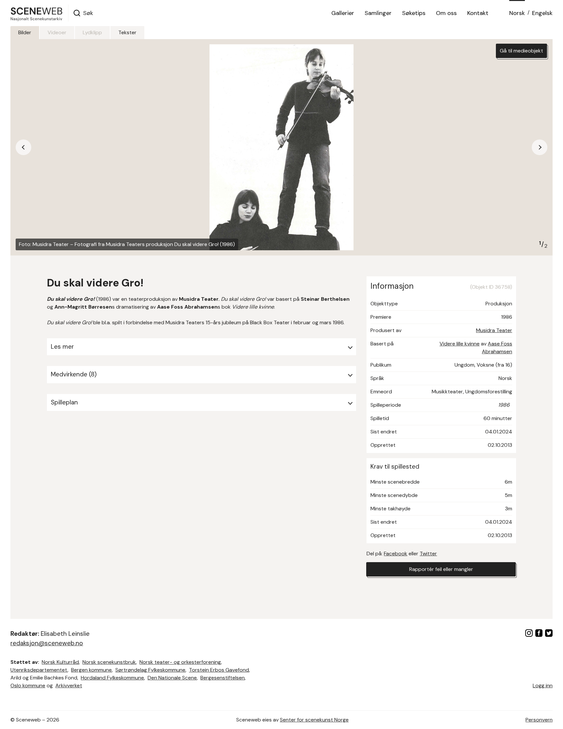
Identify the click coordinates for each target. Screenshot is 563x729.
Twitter (428, 553)
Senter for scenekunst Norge (314, 719)
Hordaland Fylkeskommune (112, 677)
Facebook (395, 553)
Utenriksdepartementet (38, 669)
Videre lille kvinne (460, 343)
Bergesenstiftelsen (222, 677)
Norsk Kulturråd (60, 662)
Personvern (539, 719)
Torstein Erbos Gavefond (219, 669)
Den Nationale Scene (172, 677)
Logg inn (543, 685)
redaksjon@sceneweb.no (46, 643)
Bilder (24, 32)
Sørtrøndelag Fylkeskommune (150, 669)
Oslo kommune (27, 685)
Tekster (127, 32)
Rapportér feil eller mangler (441, 569)
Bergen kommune (91, 669)
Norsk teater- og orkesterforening (180, 662)
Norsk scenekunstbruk (109, 662)
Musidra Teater (494, 330)
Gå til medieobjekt (521, 50)
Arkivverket (68, 685)
